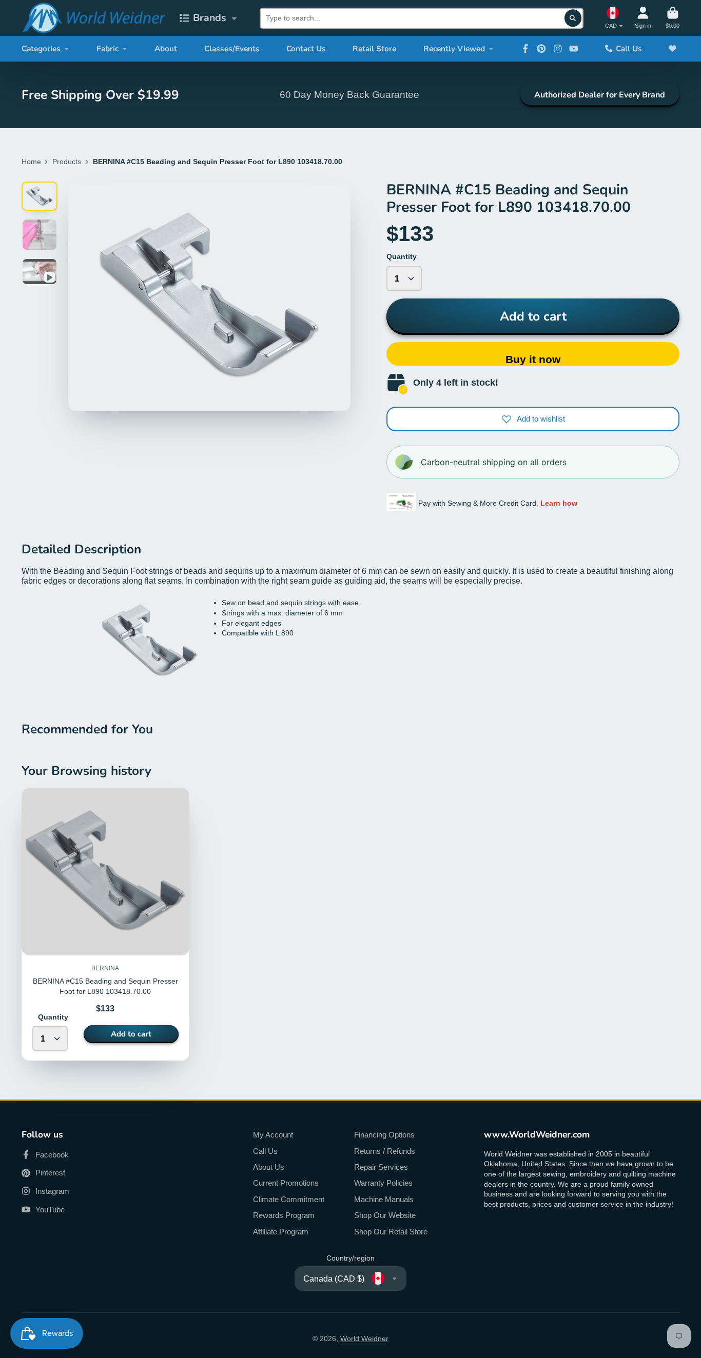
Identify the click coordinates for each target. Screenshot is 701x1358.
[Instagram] (557, 48)
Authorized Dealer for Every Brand (599, 95)
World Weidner (364, 1338)
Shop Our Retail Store (390, 1231)
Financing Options (384, 1134)
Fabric (107, 48)
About (165, 48)
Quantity (401, 256)
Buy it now (532, 359)
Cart (672, 18)
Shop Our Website (385, 1215)
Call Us (629, 48)
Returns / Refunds (384, 1151)
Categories (41, 48)
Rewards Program (284, 1215)
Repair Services (381, 1167)
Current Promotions (286, 1183)
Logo (93, 18)
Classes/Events (232, 48)
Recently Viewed (454, 48)
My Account (273, 1134)
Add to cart (533, 316)
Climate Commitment (288, 1199)
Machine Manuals (384, 1199)
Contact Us (306, 48)
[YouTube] (573, 48)
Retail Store (374, 48)
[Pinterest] (541, 48)
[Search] (573, 18)
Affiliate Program (280, 1231)
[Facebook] (525, 48)
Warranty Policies (383, 1183)
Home (31, 161)
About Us (268, 1167)
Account (643, 18)
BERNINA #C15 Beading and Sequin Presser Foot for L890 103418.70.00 (105, 924)
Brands (209, 18)
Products (66, 161)
